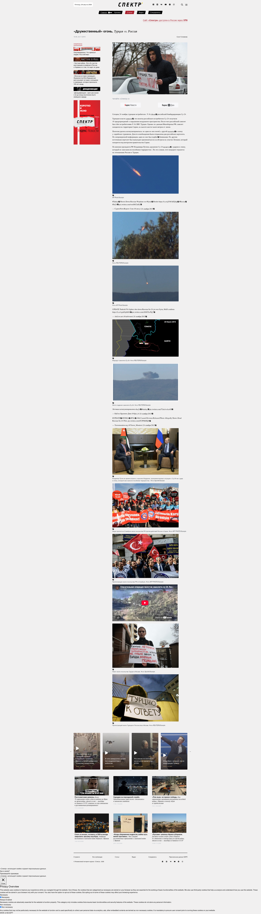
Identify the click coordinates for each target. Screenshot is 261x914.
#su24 (138, 409)
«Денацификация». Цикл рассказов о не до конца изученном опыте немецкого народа (86, 95)
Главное (104, 12)
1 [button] (127, 771)
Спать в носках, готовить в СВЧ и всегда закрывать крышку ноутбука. (92, 836)
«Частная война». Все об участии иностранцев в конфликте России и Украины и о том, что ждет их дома (86, 65)
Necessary (5, 897)
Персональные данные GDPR (178, 857)
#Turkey (115, 201)
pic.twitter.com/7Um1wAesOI (161, 409)
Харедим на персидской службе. (128, 799)
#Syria (149, 201)
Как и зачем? (5, 871)
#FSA (133, 418)
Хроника (117, 12)
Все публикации (97, 857)
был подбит (153, 137)
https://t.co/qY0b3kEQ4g (168, 201)
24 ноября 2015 (147, 208)
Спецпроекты (155, 12)
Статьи (129, 12)
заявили (129, 118)
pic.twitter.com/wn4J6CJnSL (129, 204)
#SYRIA (125, 418)
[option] (86, 751)
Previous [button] (71, 751)
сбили (153, 114)
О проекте (77, 857)
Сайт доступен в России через (165, 20)
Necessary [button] (4, 895)
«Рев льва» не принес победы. (169, 800)
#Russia (182, 201)
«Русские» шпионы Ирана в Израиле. (168, 837)
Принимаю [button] (4, 873)
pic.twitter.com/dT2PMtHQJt (138, 420)
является (166, 147)
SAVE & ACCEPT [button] (6, 913)
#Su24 (114, 204)
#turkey (145, 409)
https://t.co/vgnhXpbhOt (121, 312)
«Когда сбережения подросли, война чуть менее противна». (130, 837)
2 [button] (130, 771)
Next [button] (190, 751)
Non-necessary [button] (5, 904)
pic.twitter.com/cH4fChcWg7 (142, 312)
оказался (171, 131)
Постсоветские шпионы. (91, 801)
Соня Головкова (182, 37)
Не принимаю (13, 873)
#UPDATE (116, 418)
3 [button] (134, 771)
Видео (141, 12)
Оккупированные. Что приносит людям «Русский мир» (85, 53)
